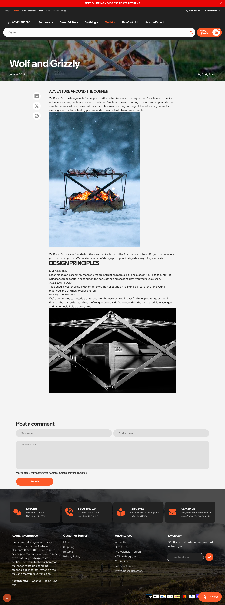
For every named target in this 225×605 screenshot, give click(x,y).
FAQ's (66, 542)
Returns (68, 551)
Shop (7, 10)
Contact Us (122, 561)
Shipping (68, 547)
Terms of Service (125, 566)
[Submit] (209, 557)
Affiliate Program (125, 556)
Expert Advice (59, 10)
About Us (120, 542)
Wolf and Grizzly (59, 98)
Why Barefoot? (29, 10)
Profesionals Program (128, 551)
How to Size (44, 10)
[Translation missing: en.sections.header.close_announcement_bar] (221, 3)
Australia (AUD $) (212, 10)
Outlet (16, 10)
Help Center (142, 515)
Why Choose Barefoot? (129, 570)
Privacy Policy (71, 556)
